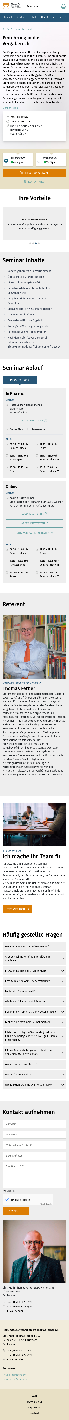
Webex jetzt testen (33, 523)
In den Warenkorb (37, 172)
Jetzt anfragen (16, 909)
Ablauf (44, 17)
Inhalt (33, 17)
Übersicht (8, 17)
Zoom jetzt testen (33, 513)
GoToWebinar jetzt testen (33, 532)
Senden (14, 1211)
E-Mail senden (15, 1311)
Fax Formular (36, 181)
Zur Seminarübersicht (19, 29)
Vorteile (21, 17)
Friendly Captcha (46, 1204)
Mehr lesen (11, 107)
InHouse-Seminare (16, 1379)
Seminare (32, 6)
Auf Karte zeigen (33, 420)
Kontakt (34, 1413)
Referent (57, 17)
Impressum (34, 1407)
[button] (30, 243)
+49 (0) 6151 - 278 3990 (19, 1302)
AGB (34, 1395)
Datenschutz (34, 1401)
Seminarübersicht (15, 1374)
